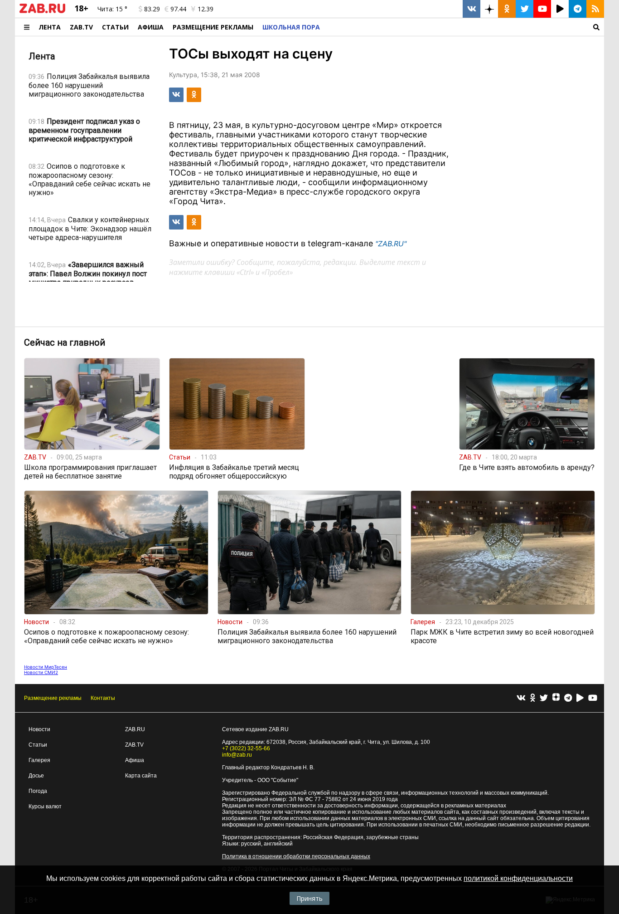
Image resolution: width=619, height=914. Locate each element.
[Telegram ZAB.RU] (577, 9)
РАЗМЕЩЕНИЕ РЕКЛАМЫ (213, 27)
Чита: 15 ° (112, 9)
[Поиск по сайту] (464, 27)
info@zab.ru (237, 755)
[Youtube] (593, 698)
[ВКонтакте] (521, 698)
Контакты (103, 698)
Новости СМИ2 (41, 672)
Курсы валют (45, 806)
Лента (50, 27)
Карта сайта (141, 775)
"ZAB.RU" (390, 243)
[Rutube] (580, 698)
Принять (309, 898)
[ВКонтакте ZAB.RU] (471, 9)
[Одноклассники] (532, 698)
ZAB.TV (81, 27)
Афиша (151, 27)
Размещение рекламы (53, 698)
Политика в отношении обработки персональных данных (296, 856)
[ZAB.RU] (42, 11)
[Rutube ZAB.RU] (560, 9)
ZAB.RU (135, 729)
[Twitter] (543, 698)
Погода (38, 791)
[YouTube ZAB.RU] (542, 9)
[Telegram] (568, 698)
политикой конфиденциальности (518, 878)
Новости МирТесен (45, 667)
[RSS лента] (595, 9)
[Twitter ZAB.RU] (524, 9)
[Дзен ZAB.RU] (489, 9)
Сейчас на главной (64, 342)
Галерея (39, 760)
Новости (39, 729)
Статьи (115, 27)
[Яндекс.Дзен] (556, 698)
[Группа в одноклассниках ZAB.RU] (507, 9)
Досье (36, 775)
